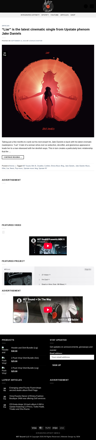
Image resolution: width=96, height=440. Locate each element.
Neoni (12, 168)
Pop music (19, 168)
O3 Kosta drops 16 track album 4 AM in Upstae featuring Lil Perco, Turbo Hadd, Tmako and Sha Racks (26, 406)
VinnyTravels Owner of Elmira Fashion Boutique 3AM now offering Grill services (27, 397)
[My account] (86, 6)
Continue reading (13, 157)
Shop (72, 15)
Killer (3, 168)
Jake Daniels (69, 166)
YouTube (54, 15)
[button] (3, 6)
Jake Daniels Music (83, 166)
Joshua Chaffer (35, 41)
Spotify (45, 15)
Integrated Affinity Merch (48, 433)
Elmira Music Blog (57, 166)
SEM (78, 437)
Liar (7, 168)
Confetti (47, 166)
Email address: (56, 353)
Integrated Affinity (30, 15)
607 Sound (26, 166)
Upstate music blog (31, 168)
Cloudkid (40, 166)
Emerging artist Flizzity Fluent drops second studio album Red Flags (25, 389)
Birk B (34, 166)
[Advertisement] (48, 203)
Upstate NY (43, 168)
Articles (64, 15)
